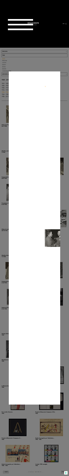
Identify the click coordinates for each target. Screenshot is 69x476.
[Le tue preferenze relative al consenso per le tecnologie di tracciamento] (66, 473)
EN (63, 23)
